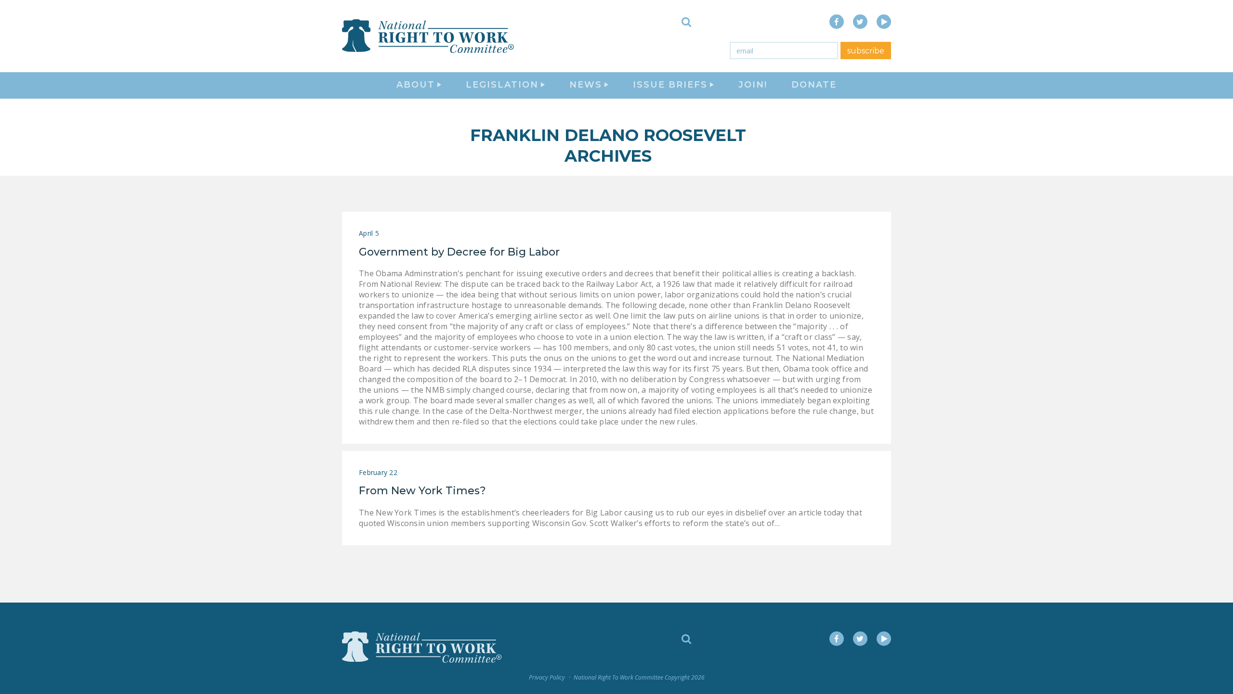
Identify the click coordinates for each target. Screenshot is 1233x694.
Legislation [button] (502, 84)
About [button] (415, 84)
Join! (752, 84)
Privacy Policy (547, 677)
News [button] (585, 84)
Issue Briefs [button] (670, 84)
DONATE (814, 84)
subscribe (865, 50)
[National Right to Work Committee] (428, 36)
